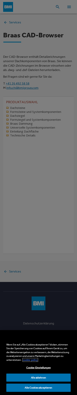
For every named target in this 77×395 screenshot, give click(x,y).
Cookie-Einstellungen (38, 367)
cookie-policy (30, 359)
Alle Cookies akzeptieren (38, 387)
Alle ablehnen (38, 377)
